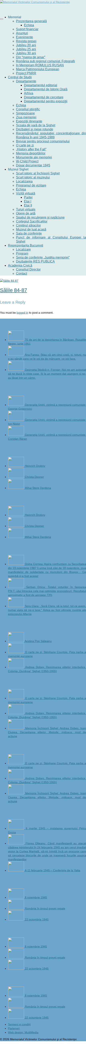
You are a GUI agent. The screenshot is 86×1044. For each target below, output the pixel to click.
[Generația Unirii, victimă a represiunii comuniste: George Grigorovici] (16, 404)
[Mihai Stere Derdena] (16, 487)
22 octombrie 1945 (37, 919)
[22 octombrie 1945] (16, 919)
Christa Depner (34, 476)
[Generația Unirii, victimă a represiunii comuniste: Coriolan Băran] (16, 434)
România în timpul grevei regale (45, 908)
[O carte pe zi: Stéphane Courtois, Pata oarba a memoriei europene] (16, 652)
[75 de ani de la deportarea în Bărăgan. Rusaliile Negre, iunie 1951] (16, 339)
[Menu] (1, 19)
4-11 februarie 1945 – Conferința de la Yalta (52, 870)
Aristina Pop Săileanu (38, 641)
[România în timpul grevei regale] (16, 908)
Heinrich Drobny (35, 465)
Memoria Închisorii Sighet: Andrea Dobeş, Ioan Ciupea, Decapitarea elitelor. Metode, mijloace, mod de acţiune (47, 732)
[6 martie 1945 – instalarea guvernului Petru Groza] (17, 828)
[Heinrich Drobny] (16, 465)
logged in (22, 312)
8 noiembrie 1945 (36, 897)
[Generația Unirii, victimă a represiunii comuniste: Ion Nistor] (16, 419)
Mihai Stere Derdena (38, 487)
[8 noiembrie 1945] (16, 897)
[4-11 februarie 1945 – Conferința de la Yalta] (16, 870)
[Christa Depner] (16, 476)
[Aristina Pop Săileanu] (16, 641)
